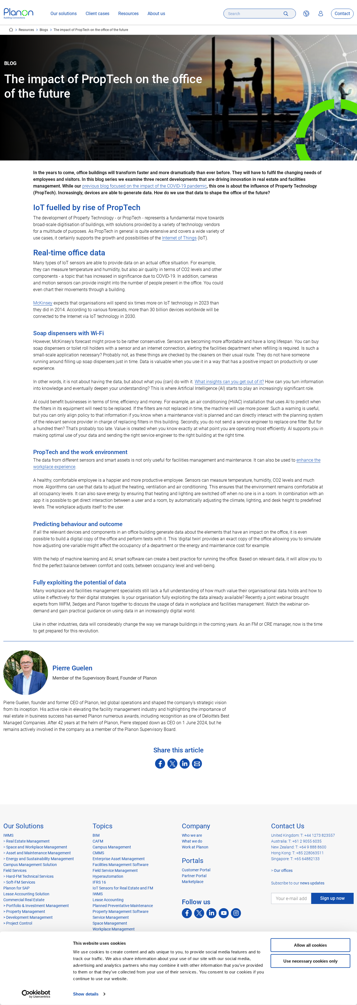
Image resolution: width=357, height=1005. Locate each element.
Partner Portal (194, 876)
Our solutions (63, 13)
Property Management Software (120, 911)
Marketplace (192, 881)
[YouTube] (224, 913)
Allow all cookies (310, 945)
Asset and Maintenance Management (38, 853)
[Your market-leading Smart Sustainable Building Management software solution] (18, 13)
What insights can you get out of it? (229, 381)
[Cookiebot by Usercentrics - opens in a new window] (36, 994)
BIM (96, 835)
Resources (128, 13)
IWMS (8, 835)
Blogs (44, 30)
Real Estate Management (28, 841)
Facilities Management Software (120, 864)
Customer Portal (196, 870)
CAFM (98, 841)
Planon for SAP (16, 888)
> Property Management (24, 911)
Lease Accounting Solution (26, 894)
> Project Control (17, 923)
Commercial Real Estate (23, 900)
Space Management (110, 923)
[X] (172, 764)
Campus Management (112, 847)
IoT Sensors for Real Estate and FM (123, 888)
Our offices (283, 870)
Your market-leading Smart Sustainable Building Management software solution (11, 29)
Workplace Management (114, 929)
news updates (312, 883)
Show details (85, 994)
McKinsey (42, 303)
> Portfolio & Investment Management (36, 905)
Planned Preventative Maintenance (123, 905)
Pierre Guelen (72, 668)
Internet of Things (179, 238)
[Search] (286, 13)
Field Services (14, 870)
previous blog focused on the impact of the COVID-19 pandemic (144, 186)
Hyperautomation (108, 876)
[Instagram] (236, 913)
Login (321, 13)
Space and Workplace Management (36, 847)
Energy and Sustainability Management (40, 859)
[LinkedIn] (185, 764)
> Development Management (28, 917)
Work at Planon (195, 847)
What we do (192, 841)
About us (156, 13)
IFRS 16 (99, 882)
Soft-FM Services (20, 882)
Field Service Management (115, 870)
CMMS (98, 853)
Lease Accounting (108, 900)
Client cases (97, 13)
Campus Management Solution (30, 864)
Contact (342, 13)
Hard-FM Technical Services (30, 876)
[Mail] (197, 764)
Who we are (192, 835)
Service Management (111, 917)
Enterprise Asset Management (119, 859)
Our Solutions (23, 826)
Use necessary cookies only (310, 960)
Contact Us (287, 826)
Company (196, 826)
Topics (102, 826)
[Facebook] (160, 764)
